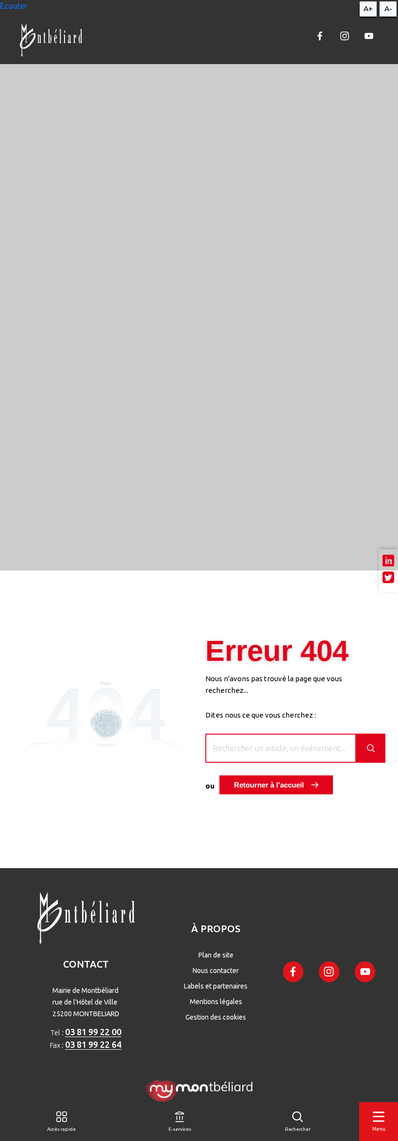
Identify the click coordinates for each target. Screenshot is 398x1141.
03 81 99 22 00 (93, 1032)
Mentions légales (216, 1002)
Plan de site (216, 955)
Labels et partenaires (216, 986)
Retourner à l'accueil (269, 785)
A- (388, 8)
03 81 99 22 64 (93, 1044)
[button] (13, 5)
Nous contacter (216, 970)
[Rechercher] (370, 748)
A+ (368, 8)
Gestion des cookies (215, 1017)
